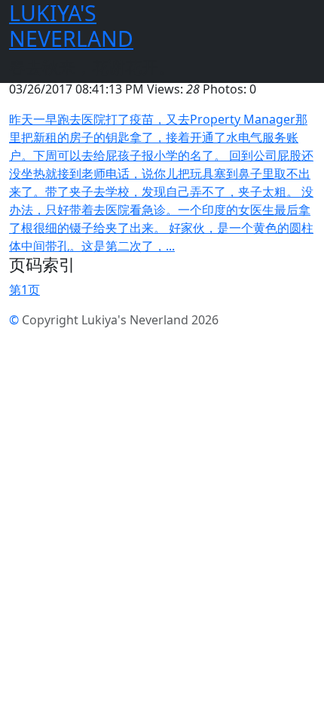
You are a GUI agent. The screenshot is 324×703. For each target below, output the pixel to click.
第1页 (24, 289)
